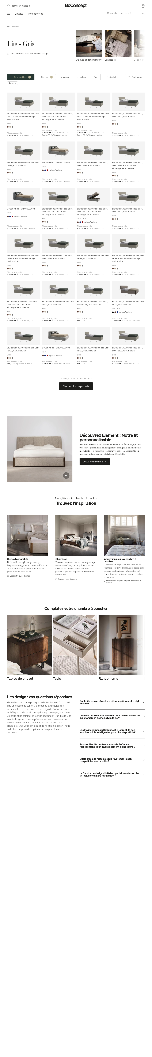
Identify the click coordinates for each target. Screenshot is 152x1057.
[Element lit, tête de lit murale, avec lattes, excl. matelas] (23, 150)
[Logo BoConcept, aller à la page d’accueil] (76, 6)
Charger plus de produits (76, 386)
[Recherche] (143, 13)
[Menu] (8, 13)
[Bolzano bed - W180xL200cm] (58, 336)
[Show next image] (26, 107)
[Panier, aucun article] (143, 6)
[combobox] (126, 13)
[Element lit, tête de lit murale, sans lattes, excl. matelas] (23, 336)
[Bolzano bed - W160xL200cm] (58, 150)
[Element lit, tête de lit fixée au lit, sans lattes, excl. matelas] (93, 290)
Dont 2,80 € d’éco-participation (89, 135)
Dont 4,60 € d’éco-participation (54, 135)
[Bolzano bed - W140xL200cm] (23, 197)
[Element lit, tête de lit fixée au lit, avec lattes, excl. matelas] (128, 102)
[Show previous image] (20, 107)
